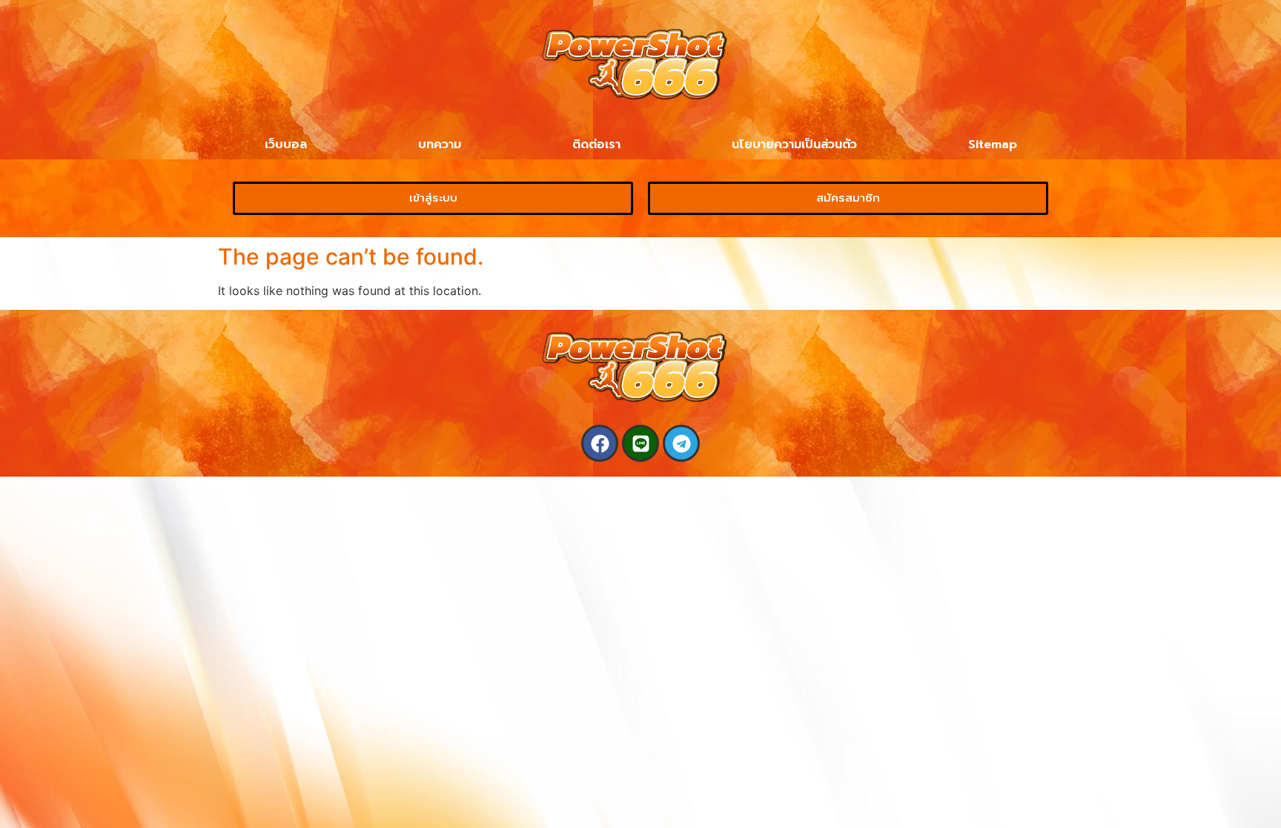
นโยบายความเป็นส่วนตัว (794, 144)
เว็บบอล (286, 144)
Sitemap (992, 144)
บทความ (439, 144)
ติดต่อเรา (596, 144)
